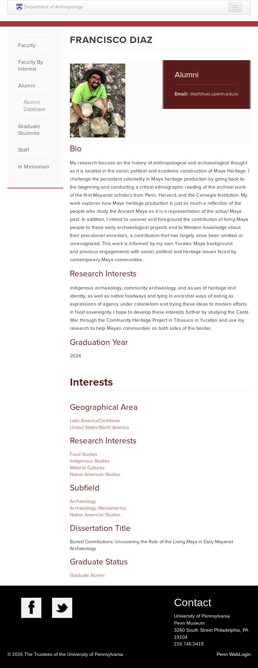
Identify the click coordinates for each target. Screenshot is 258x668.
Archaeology (83, 501)
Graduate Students (29, 129)
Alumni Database (34, 106)
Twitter (62, 608)
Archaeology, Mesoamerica (98, 508)
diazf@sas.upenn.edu (212, 94)
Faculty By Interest (30, 65)
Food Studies (83, 454)
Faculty (27, 45)
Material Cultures (87, 468)
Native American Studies (95, 474)
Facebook (31, 608)
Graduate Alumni (87, 575)
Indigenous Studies (90, 461)
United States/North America (99, 427)
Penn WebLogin (234, 654)
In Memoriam (33, 166)
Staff (23, 150)
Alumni (26, 85)
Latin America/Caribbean (95, 421)
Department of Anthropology (53, 7)
